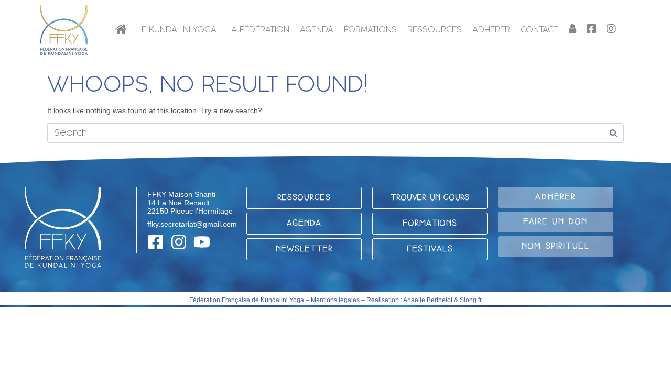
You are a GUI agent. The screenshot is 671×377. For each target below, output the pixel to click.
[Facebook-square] (155, 242)
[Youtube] (201, 242)
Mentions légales (335, 300)
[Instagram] (178, 242)
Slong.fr (471, 300)
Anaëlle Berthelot (427, 300)
